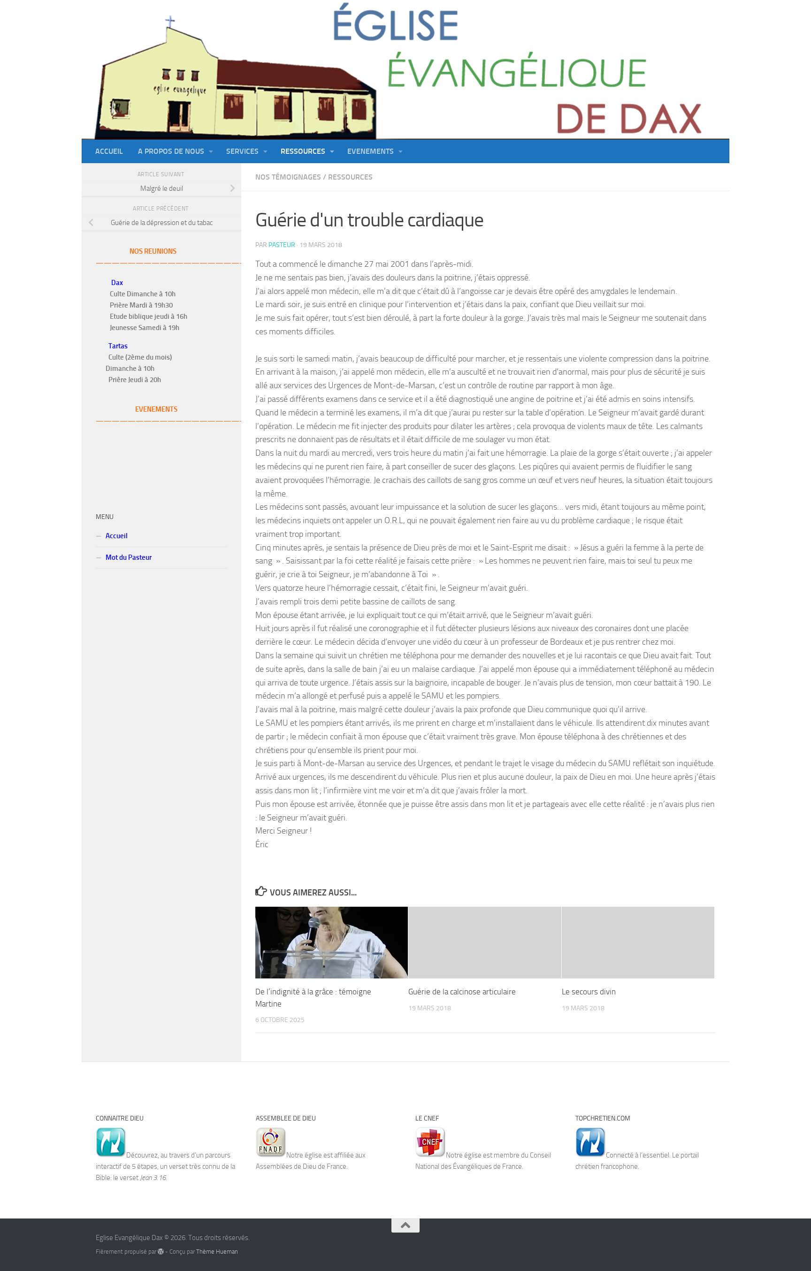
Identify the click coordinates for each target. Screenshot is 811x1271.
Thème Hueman (217, 1251)
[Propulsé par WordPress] (161, 1251)
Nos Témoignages (288, 177)
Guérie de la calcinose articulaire (462, 991)
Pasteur (281, 245)
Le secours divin (589, 991)
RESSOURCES (350, 177)
